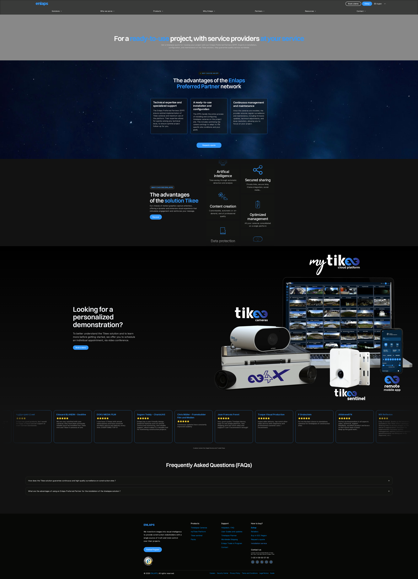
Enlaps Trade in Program (231, 543)
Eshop (253, 528)
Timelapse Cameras (199, 528)
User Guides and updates (231, 531)
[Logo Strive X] (42, 4)
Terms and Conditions (250, 573)
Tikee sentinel (196, 535)
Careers (212, 573)
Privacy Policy (235, 573)
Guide (272, 573)
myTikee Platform (198, 531)
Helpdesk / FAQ (227, 528)
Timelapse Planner (229, 535)
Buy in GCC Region (259, 535)
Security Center (222, 573)
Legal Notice (263, 573)
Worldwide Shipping (229, 539)
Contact (224, 547)
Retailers (254, 531)
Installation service (259, 543)
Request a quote (258, 539)
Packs (193, 539)
